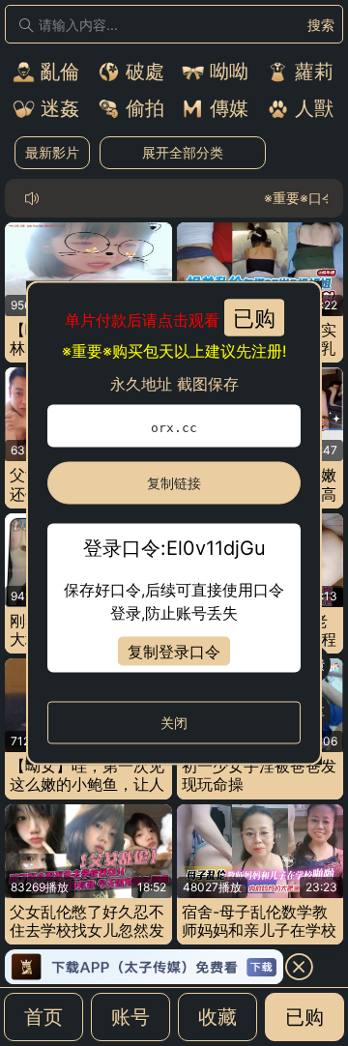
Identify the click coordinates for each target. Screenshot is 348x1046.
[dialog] (174, 523)
